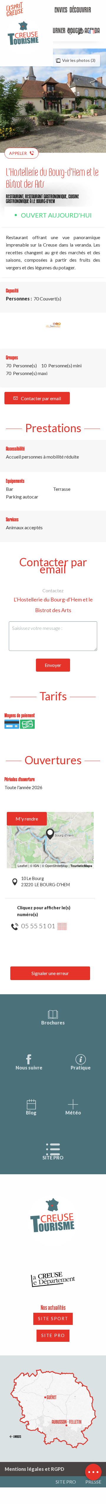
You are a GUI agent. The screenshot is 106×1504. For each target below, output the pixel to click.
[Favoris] (71, 31)
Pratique (81, 1067)
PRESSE (93, 1481)
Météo (73, 1112)
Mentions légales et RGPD (34, 1469)
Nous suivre (29, 1067)
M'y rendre (27, 818)
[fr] (92, 32)
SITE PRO (53, 1157)
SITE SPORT (53, 1318)
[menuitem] (56, 10)
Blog (31, 1112)
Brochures (53, 1022)
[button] (81, 32)
